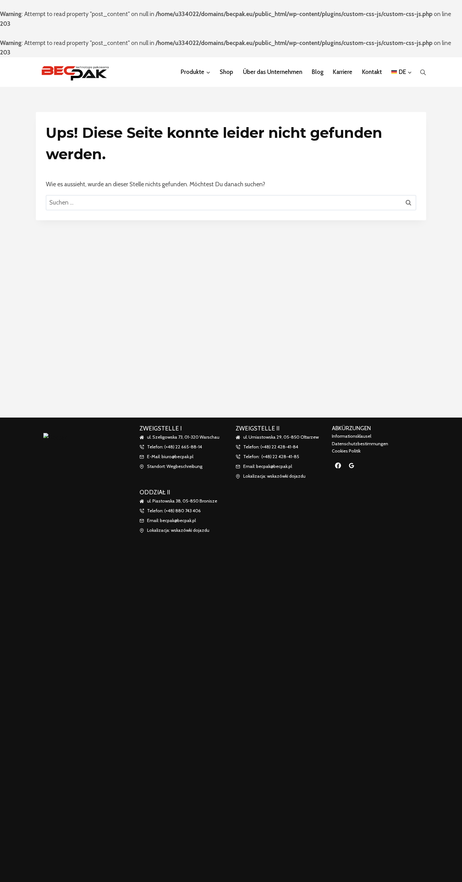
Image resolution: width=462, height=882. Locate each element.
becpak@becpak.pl (178, 520)
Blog (317, 72)
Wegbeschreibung (184, 466)
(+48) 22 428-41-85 (280, 456)
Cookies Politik (346, 451)
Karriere (342, 72)
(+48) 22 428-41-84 (279, 447)
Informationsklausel (351, 436)
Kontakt (372, 72)
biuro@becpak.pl (177, 456)
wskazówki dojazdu (190, 530)
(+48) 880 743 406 (182, 511)
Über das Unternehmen (272, 72)
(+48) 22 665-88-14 (183, 447)
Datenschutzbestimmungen (360, 444)
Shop (226, 72)
